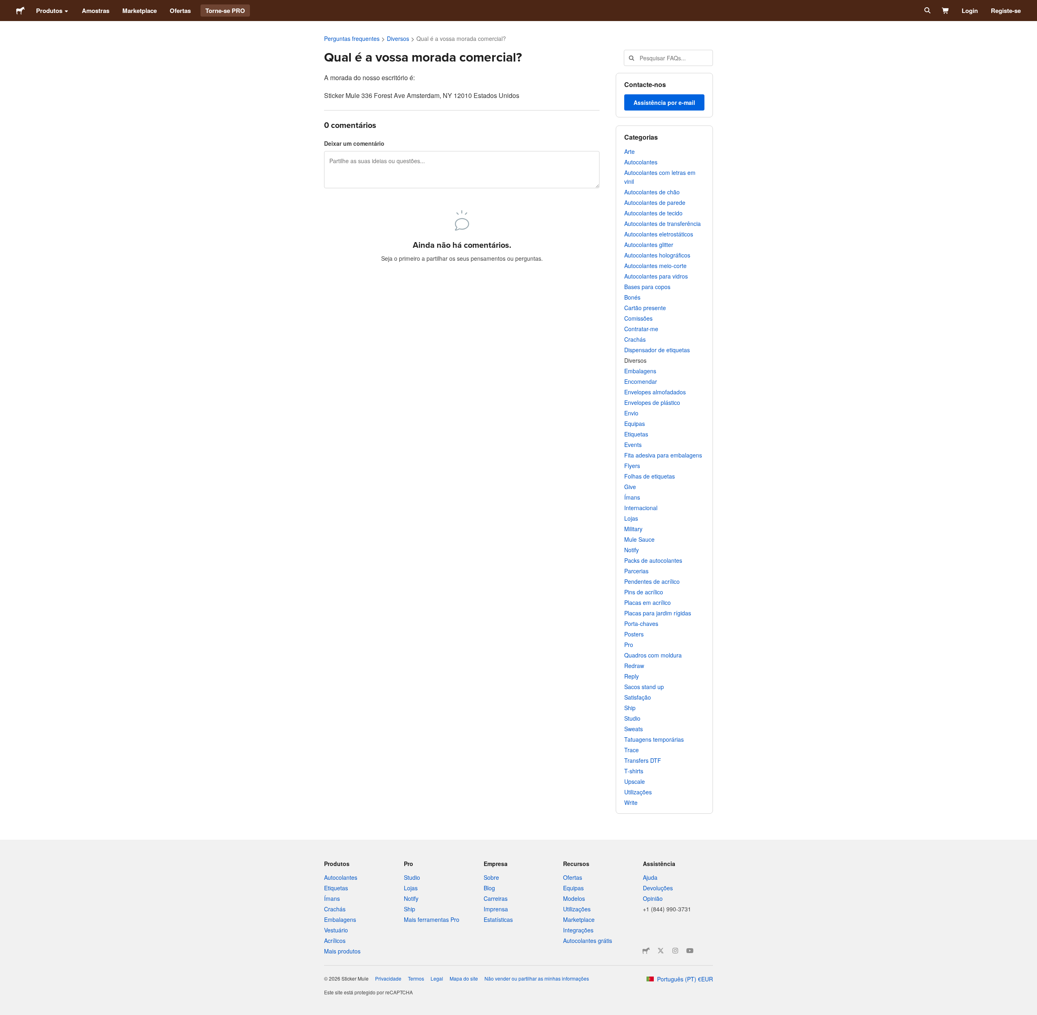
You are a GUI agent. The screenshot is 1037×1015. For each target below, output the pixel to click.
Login (970, 10)
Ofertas (180, 10)
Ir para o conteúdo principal (6, 6)
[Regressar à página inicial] (20, 10)
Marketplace (139, 10)
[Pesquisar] (926, 10)
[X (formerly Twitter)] (660, 950)
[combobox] (668, 58)
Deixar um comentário (354, 143)
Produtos (49, 10)
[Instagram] (675, 950)
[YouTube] (690, 950)
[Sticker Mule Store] (646, 950)
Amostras (95, 10)
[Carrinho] (945, 10)
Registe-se (1006, 10)
